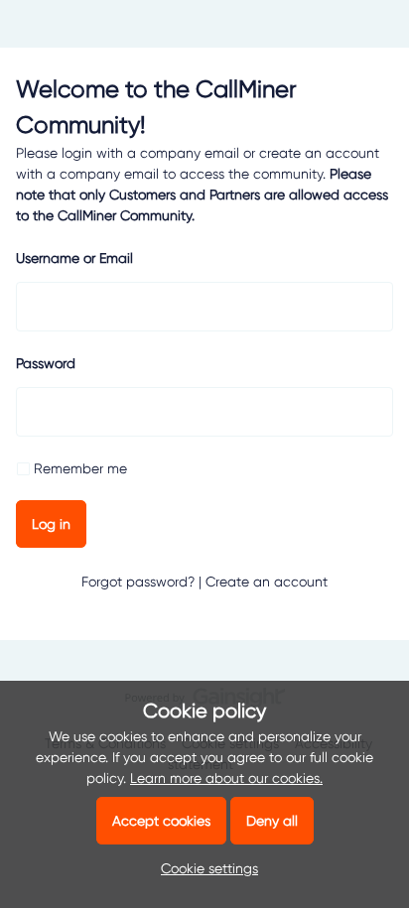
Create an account (266, 581)
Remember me (80, 468)
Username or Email (74, 258)
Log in (51, 524)
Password (45, 363)
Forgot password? (138, 581)
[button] (204, 868)
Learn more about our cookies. (226, 778)
